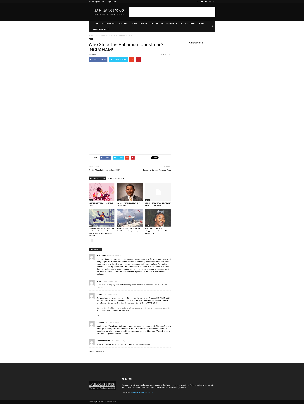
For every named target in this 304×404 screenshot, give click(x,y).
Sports (134, 23)
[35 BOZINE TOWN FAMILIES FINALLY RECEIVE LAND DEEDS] (158, 192)
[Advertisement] (172, 12)
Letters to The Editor (171, 23)
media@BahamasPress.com (142, 392)
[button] (212, 26)
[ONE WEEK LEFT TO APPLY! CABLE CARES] (101, 192)
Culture (154, 23)
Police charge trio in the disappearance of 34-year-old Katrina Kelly (156, 231)
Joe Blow (100, 322)
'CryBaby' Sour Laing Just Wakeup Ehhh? (104, 170)
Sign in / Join (112, 1)
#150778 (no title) (101, 29)
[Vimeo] (206, 1)
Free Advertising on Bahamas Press (157, 170)
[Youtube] (213, 1)
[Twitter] (202, 1)
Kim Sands (101, 255)
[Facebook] (198, 1)
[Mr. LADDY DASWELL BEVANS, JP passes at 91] (130, 192)
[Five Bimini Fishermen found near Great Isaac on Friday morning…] (130, 218)
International (108, 23)
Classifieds (190, 23)
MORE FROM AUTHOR (116, 178)
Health (143, 23)
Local (95, 23)
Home (201, 23)
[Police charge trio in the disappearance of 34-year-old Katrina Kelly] (158, 218)
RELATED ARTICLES (97, 178)
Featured (123, 23)
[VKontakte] (209, 1)
